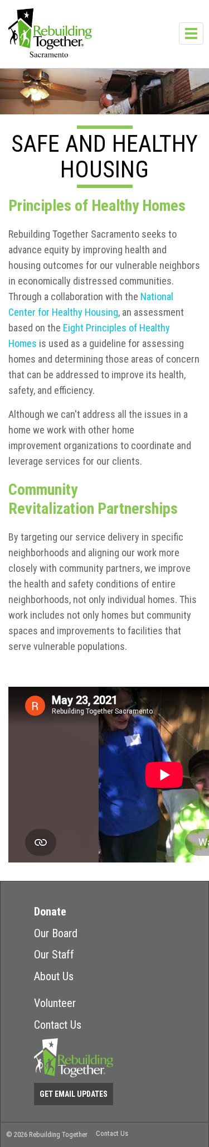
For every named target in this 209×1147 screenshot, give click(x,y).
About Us (54, 976)
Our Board (55, 933)
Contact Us (57, 1025)
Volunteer (55, 1003)
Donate (50, 911)
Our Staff (54, 954)
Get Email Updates (74, 1094)
